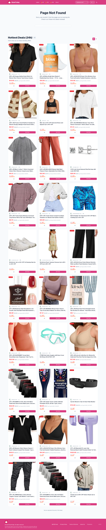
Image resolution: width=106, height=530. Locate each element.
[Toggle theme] (96, 2)
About (57, 2)
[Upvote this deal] (14, 86)
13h (49, 74)
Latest (37, 2)
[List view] (96, 39)
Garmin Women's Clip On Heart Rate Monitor (82, 401)
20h (19, 353)
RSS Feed (55, 524)
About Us (82, 524)
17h (49, 167)
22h (19, 167)
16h (48, 120)
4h (19, 74)
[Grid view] (93, 39)
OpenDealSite (95, 524)
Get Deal (27, 85)
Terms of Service (73, 524)
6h (80, 167)
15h (80, 74)
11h (80, 120)
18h (83, 213)
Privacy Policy (63, 524)
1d (18, 399)
